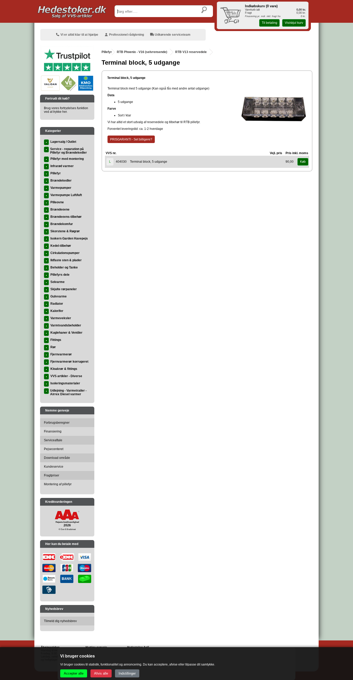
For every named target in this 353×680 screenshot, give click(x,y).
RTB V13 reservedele (191, 52)
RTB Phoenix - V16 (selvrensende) (142, 52)
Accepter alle (73, 673)
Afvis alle (101, 673)
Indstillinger (127, 673)
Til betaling (269, 23)
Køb (303, 161)
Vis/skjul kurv (294, 23)
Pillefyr (107, 52)
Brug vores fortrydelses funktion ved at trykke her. (66, 110)
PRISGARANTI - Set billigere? (131, 139)
